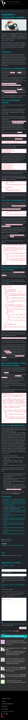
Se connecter (5, 709)
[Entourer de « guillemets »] (11, 599)
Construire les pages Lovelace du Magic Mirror (14, 518)
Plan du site (4, 706)
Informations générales (7, 703)
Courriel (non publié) (6, 572)
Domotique (21, 545)
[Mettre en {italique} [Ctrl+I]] (5, 599)
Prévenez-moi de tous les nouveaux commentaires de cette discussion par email (14, 624)
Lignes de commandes (13, 545)
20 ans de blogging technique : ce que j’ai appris (14, 533)
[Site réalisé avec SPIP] (3, 716)
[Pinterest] (4, 714)
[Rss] (2, 714)
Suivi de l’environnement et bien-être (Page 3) (14, 522)
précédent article (10, 218)
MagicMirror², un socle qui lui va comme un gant (15, 502)
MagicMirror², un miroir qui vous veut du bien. (14, 499)
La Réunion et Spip (6, 698)
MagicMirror (4, 545)
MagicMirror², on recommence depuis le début (14, 500)
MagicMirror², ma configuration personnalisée (14, 507)
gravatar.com (17, 578)
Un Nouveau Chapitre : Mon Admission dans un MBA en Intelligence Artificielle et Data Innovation (16, 652)
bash (3, 49)
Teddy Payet (7, 541)
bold (15, 159)
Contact (3, 701)
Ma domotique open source (19, 676)
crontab (7, 47)
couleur (22, 159)
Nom (3, 568)
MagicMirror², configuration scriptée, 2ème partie (15, 510)
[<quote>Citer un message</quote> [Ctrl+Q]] (9, 599)
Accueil (2, 11)
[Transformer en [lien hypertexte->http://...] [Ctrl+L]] (7, 599)
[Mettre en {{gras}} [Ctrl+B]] (3, 599)
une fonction (7, 281)
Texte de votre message (7, 589)
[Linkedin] (7, 714)
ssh (17, 47)
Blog (6, 11)
